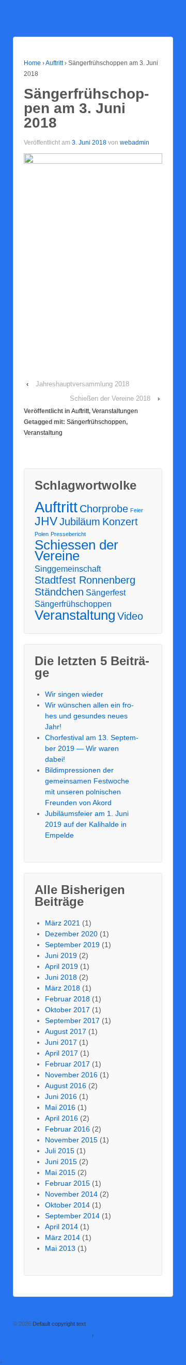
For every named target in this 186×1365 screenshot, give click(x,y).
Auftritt (54, 63)
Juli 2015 (59, 1151)
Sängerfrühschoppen (96, 422)
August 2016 (65, 1085)
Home (32, 63)
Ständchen (59, 592)
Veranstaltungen (115, 411)
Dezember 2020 (71, 934)
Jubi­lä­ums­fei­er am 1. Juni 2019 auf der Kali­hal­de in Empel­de (87, 824)
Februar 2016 (67, 1129)
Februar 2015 (67, 1183)
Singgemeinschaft (68, 568)
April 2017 (61, 1053)
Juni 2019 (61, 955)
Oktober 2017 (67, 1010)
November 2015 (71, 1140)
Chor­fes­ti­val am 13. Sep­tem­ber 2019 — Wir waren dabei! (91, 748)
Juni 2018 (61, 977)
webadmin (134, 142)
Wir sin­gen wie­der (74, 694)
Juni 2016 (61, 1096)
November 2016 (71, 1075)
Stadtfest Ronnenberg (85, 580)
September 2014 (72, 1216)
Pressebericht (68, 534)
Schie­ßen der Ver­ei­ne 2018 (110, 398)
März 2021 (62, 923)
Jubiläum (79, 521)
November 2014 (71, 1194)
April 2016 (61, 1118)
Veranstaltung (43, 432)
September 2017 (72, 1020)
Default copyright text (58, 1324)
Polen (42, 534)
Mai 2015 (60, 1172)
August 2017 (65, 1031)
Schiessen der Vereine (76, 550)
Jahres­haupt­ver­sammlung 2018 (82, 384)
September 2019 (72, 944)
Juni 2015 (61, 1161)
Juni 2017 (61, 1042)
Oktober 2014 (67, 1205)
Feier (136, 510)
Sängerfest (106, 592)
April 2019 (61, 966)
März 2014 (62, 1237)
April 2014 (61, 1226)
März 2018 (62, 988)
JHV (46, 521)
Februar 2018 (67, 999)
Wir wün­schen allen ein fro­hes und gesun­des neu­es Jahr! (89, 716)
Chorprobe (104, 509)
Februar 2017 (67, 1064)
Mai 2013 (60, 1248)
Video (130, 616)
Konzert (120, 521)
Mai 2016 (60, 1107)
